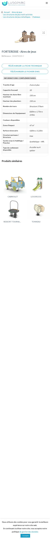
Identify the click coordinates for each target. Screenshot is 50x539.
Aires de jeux (17, 12)
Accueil (7, 12)
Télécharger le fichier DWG (25, 71)
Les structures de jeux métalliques (16, 17)
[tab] (20, 78)
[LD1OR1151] (38, 184)
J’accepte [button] (25, 536)
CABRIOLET (13, 197)
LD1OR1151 (36, 197)
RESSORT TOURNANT (13, 222)
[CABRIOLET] (15, 184)
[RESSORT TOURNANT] (13, 209)
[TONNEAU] (38, 209)
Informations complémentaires (20, 78)
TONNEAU (36, 222)
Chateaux (36, 17)
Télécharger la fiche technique (25, 66)
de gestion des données (28, 532)
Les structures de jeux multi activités (18, 14)
